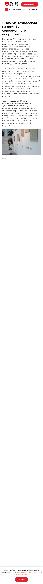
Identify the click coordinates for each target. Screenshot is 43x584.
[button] (29, 4)
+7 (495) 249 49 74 (16, 9)
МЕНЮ (32, 9)
